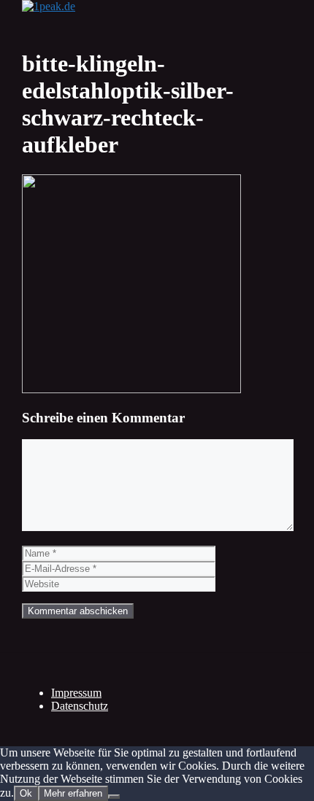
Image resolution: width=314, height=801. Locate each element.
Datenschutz (79, 706)
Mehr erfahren (73, 793)
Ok (26, 793)
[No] (114, 796)
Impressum (76, 692)
